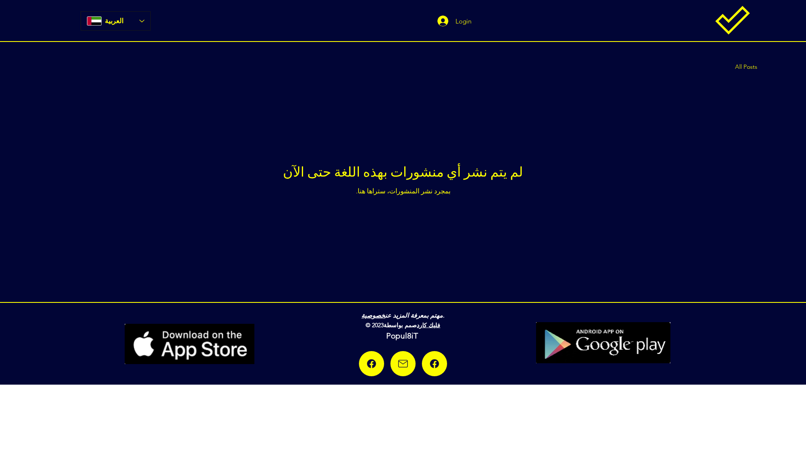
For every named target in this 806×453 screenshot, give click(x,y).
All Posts (746, 66)
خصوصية (373, 315)
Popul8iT (403, 336)
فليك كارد (428, 325)
